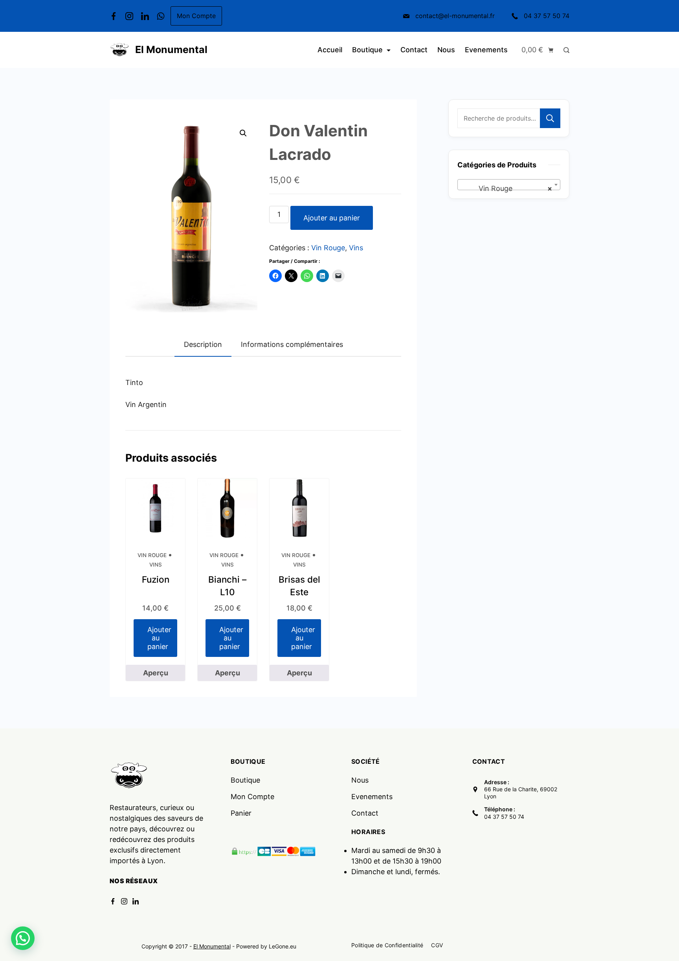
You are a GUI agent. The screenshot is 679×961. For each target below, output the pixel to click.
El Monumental (171, 49)
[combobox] (508, 184)
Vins (356, 248)
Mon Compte (196, 16)
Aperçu (155, 673)
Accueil (329, 50)
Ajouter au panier (331, 218)
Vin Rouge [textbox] (506, 188)
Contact (414, 50)
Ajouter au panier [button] (159, 638)
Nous (446, 50)
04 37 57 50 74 (546, 16)
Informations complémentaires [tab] (292, 344)
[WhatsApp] (161, 16)
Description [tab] (203, 344)
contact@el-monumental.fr (455, 16)
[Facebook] (113, 16)
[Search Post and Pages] (564, 50)
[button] (243, 133)
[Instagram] (129, 16)
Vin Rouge (328, 248)
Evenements (486, 50)
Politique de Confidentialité (387, 945)
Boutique (367, 50)
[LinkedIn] (145, 16)
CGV (437, 945)
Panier (241, 813)
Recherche (550, 118)
